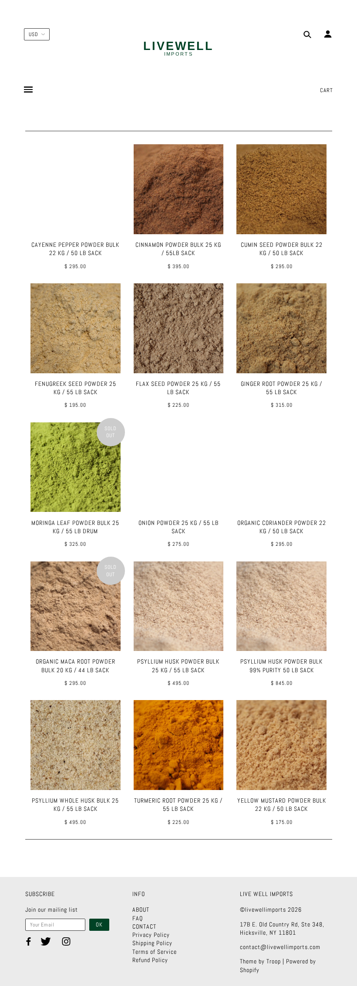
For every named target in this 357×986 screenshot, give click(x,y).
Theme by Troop (260, 961)
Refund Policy (150, 960)
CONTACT (144, 926)
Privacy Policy (151, 935)
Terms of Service (154, 952)
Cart (326, 90)
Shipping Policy (152, 943)
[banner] (178, 49)
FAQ (137, 918)
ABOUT (140, 909)
